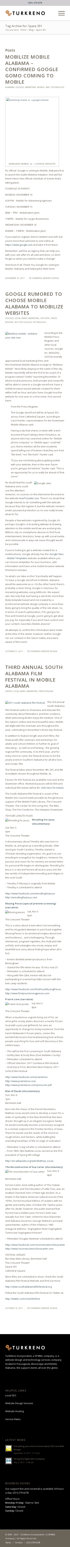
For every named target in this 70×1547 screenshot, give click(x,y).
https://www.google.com (18, 244)
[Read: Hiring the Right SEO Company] (8, 1461)
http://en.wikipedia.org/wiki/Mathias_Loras (29, 1161)
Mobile (40, 87)
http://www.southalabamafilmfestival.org (28, 1286)
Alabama (9, 87)
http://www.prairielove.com (20, 1081)
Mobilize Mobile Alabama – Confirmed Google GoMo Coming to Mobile (31, 69)
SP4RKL (51, 1534)
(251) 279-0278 (35, 2)
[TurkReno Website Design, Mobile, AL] (29, 13)
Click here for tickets (52, 787)
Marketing (30, 87)
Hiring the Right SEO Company (29, 1458)
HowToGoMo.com (29, 498)
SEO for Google (23, 322)
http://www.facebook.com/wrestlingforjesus (30, 893)
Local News (21, 318)
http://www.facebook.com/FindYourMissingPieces (33, 989)
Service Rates (13, 1419)
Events (8, 691)
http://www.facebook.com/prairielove (26, 1077)
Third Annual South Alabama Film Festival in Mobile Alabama (34, 676)
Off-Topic (45, 318)
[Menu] (60, 13)
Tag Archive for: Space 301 (23, 26)
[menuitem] (60, 13)
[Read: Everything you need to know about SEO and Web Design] (8, 1448)
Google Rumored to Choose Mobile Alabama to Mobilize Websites (34, 303)
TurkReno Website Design (45, 278)
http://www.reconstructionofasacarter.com (29, 1248)
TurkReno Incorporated (32, 1534)
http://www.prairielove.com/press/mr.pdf (28, 1085)
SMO (48, 87)
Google (19, 87)
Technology (57, 87)
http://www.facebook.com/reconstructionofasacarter (35, 1244)
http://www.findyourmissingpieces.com (27, 993)
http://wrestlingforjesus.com (21, 897)
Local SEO (10, 1395)
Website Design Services (19, 1403)
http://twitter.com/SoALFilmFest (22, 1298)
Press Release (46, 691)
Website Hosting (14, 1411)
